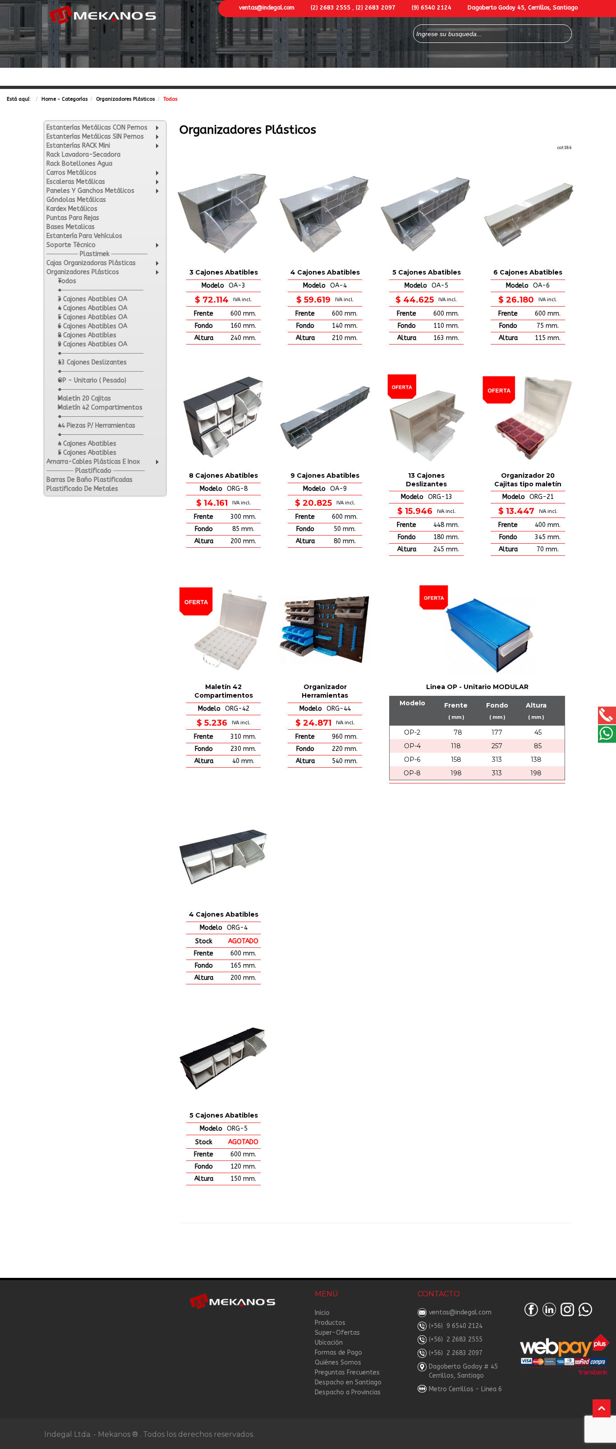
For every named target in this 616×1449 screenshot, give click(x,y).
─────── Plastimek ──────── (96, 254)
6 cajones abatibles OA (92, 326)
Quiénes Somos (438, 77)
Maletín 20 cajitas (84, 398)
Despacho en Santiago (348, 1382)
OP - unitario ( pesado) (92, 380)
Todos (67, 281)
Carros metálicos (71, 173)
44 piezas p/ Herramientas (96, 425)
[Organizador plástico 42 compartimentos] (223, 629)
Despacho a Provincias (348, 1392)
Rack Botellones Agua (79, 164)
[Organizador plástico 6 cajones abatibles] (528, 215)
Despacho (509, 77)
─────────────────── (100, 290)
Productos (136, 77)
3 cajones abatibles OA (92, 299)
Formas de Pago (378, 77)
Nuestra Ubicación (312, 77)
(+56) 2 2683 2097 (456, 1353)
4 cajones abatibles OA (92, 308)
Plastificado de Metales (82, 489)
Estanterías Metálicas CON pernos (96, 127)
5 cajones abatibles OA (92, 317)
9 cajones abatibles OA (92, 344)
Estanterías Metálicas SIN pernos (95, 136)
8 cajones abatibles (87, 335)
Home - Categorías (64, 99)
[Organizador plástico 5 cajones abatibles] (426, 215)
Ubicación (329, 1342)
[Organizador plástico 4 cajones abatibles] (325, 215)
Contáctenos (251, 77)
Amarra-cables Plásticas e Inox (93, 462)
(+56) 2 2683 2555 (456, 1339)
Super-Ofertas (196, 77)
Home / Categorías (78, 77)
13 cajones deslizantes (92, 362)
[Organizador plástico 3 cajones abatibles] (223, 215)
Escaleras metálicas (75, 182)
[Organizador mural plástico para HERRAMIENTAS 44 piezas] (325, 629)
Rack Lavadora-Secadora (83, 154)
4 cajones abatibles (87, 443)
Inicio (322, 1313)
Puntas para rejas (72, 218)
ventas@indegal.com (266, 7)
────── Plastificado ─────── (95, 471)
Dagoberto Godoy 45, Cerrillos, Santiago (523, 7)
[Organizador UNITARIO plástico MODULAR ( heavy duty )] (477, 629)
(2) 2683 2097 (375, 7)
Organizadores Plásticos (125, 99)
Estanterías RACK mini (78, 145)
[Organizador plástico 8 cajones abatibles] (223, 418)
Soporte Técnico (71, 245)
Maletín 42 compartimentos (100, 407)
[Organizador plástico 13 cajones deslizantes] (426, 418)
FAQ (477, 77)
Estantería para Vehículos (84, 236)
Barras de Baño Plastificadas (89, 480)
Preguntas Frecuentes (347, 1372)
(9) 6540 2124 (431, 7)
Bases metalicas (70, 227)
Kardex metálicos (71, 209)
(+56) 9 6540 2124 (456, 1326)
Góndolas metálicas (76, 200)
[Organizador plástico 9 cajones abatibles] (325, 418)
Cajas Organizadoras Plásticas (91, 263)
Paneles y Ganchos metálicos (90, 191)
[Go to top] (602, 1408)
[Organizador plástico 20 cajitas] (528, 418)
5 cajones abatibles (87, 453)
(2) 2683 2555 (330, 7)
